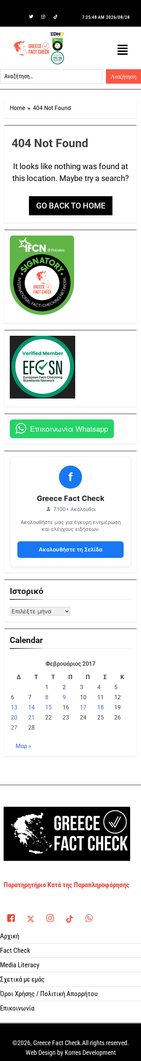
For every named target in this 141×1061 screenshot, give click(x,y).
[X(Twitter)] (30, 916)
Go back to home (70, 205)
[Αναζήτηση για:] (51, 76)
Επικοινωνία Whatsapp (69, 428)
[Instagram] (43, 17)
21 (31, 717)
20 (14, 717)
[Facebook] (18, 17)
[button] (123, 50)
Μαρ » (23, 746)
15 (48, 707)
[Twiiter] (31, 17)
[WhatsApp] (89, 916)
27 (14, 727)
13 (14, 707)
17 (83, 707)
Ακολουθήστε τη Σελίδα (71, 549)
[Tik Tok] (55, 17)
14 (31, 707)
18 (100, 707)
